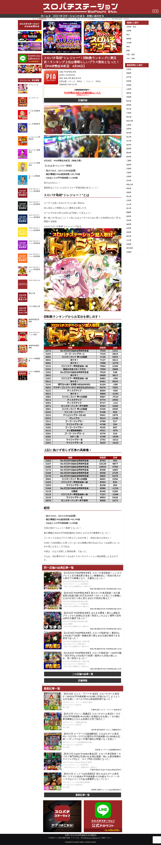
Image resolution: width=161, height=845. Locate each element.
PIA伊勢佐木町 (42, 19)
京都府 (128, 168)
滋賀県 (128, 165)
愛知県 (128, 153)
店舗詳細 (82, 100)
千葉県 (128, 113)
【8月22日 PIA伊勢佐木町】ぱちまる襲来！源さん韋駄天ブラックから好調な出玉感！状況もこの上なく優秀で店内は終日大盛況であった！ (92, 616)
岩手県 (128, 77)
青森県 (128, 73)
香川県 (128, 208)
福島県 (128, 93)
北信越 (128, 43)
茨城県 (128, 97)
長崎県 (128, 232)
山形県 (128, 89)
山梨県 (128, 125)
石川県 (128, 141)
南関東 (128, 39)
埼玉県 (128, 109)
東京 (128, 35)
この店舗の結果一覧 (82, 674)
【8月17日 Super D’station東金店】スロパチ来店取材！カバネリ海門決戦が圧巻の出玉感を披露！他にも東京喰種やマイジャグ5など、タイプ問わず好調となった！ (92, 756)
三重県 (128, 161)
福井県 (128, 145)
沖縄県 (128, 252)
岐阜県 (128, 157)
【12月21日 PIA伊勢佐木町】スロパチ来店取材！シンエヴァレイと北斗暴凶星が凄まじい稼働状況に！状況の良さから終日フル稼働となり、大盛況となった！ (92, 576)
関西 (128, 50)
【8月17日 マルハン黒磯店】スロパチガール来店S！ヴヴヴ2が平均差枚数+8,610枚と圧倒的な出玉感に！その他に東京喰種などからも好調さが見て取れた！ (91, 716)
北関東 (128, 31)
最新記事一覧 (83, 795)
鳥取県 (128, 188)
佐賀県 (128, 228)
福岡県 (128, 224)
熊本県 (128, 236)
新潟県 (128, 133)
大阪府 (128, 172)
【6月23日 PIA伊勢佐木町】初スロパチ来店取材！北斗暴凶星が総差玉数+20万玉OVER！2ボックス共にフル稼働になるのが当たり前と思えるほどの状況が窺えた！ (92, 596)
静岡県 (128, 149)
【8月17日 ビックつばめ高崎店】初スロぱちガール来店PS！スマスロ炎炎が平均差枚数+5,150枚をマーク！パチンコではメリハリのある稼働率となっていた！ (91, 776)
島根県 (128, 192)
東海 (128, 47)
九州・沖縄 (130, 58)
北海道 (128, 69)
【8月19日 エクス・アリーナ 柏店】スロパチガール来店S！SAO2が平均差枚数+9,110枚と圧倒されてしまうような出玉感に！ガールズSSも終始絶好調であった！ (91, 696)
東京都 (128, 117)
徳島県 (128, 216)
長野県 (128, 129)
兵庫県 (128, 176)
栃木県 (128, 101)
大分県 (128, 240)
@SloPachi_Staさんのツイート (29, 386)
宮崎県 (128, 244)
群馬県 (128, 105)
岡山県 (128, 196)
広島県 (128, 200)
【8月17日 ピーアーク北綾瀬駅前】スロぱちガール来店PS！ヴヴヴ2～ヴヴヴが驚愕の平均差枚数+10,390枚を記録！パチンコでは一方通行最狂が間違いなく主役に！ (91, 736)
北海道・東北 (131, 27)
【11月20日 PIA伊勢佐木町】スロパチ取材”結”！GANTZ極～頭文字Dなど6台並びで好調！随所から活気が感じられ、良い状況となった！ (92, 656)
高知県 (128, 220)
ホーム (35, 19)
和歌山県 (129, 184)
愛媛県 (128, 212)
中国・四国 (130, 54)
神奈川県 (129, 121)
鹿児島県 (129, 248)
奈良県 (128, 180)
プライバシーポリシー (91, 838)
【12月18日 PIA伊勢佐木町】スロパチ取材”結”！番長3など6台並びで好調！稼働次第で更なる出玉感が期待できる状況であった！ (91, 636)
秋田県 (128, 81)
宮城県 (128, 85)
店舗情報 (82, 680)
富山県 (128, 137)
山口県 (128, 204)
